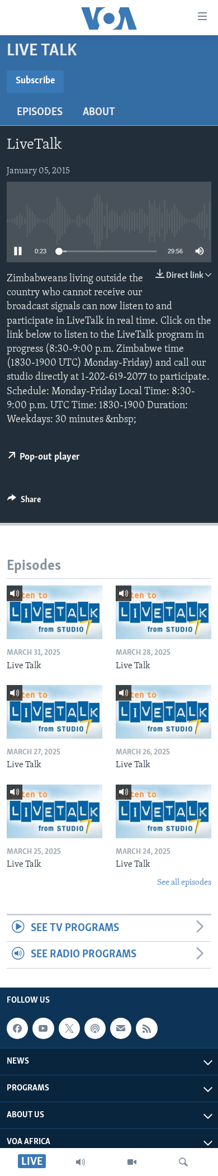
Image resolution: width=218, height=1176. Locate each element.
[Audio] (80, 1162)
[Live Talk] (54, 612)
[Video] (132, 1162)
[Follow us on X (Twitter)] (69, 1028)
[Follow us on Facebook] (17, 1028)
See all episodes (184, 883)
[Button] (24, 502)
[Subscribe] (120, 1028)
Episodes (40, 112)
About (99, 112)
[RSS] (146, 1028)
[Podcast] (95, 1028)
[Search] (183, 1162)
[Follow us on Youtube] (43, 1028)
